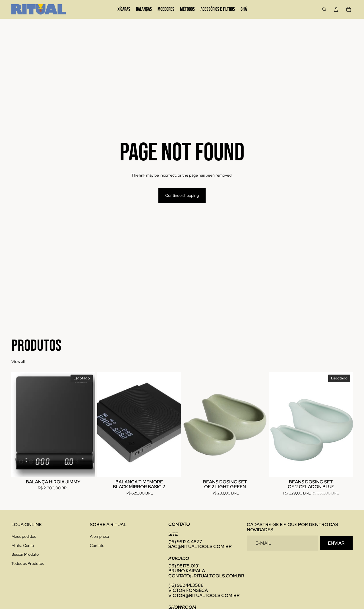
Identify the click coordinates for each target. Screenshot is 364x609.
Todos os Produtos (27, 563)
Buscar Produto (25, 554)
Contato (97, 545)
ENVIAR (336, 543)
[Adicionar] (172, 468)
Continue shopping (182, 195)
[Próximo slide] (86, 424)
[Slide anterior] (19, 424)
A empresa (99, 536)
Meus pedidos (23, 536)
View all (18, 361)
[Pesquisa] (324, 9)
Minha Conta (22, 545)
